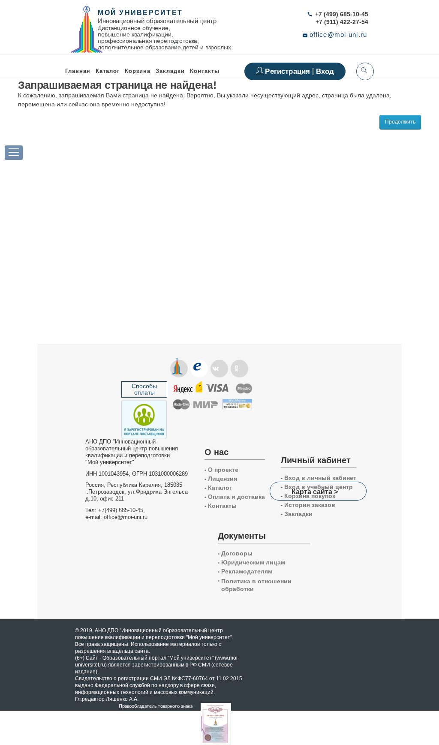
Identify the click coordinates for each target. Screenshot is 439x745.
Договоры (235, 553)
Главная (77, 71)
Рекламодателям (245, 571)
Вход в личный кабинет (318, 477)
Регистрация (288, 71)
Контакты (205, 71)
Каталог (108, 71)
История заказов (308, 504)
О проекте (221, 469)
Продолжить (400, 122)
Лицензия (220, 478)
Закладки (297, 513)
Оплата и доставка (234, 496)
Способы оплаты (144, 389)
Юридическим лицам (251, 562)
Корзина (137, 71)
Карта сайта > (315, 491)
